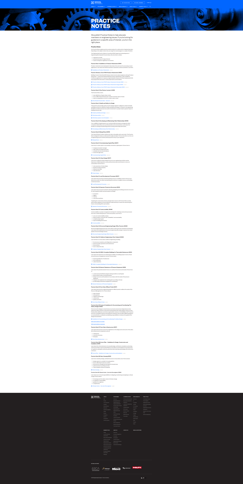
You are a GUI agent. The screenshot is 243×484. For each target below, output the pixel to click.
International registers (107, 409)
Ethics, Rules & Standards (108, 437)
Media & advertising (137, 430)
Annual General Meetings (117, 444)
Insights (134, 415)
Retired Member (106, 406)
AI (133, 400)
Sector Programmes (116, 422)
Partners (105, 413)
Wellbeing (105, 454)
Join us (105, 396)
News (134, 420)
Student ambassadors (117, 424)
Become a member (138, 2)
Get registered (126, 2)
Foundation (115, 415)
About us (105, 416)
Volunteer (105, 404)
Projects (134, 422)
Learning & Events (127, 396)
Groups (105, 400)
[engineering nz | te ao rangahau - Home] (101, 2)
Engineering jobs (106, 441)
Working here (106, 418)
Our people (115, 436)
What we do (115, 432)
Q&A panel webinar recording (97, 321)
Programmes (116, 396)
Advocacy (115, 399)
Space (134, 423)
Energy (134, 409)
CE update (135, 402)
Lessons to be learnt (116, 417)
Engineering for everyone (147, 407)
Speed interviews (126, 414)
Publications (145, 409)
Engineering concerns (146, 402)
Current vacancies (106, 420)
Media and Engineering (146, 414)
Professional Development (127, 399)
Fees (104, 399)
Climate (134, 404)
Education (135, 407)
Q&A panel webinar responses (98, 324)
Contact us (125, 430)
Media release (135, 418)
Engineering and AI (116, 408)
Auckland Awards (126, 407)
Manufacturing (135, 416)
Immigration (105, 415)
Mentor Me (125, 412)
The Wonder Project (116, 426)
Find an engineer (145, 400)
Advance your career (107, 439)
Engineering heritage (116, 414)
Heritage (134, 413)
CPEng (105, 411)
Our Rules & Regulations (117, 434)
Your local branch (106, 402)
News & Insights (136, 396)
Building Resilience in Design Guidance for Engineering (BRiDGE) (117, 402)
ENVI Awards (125, 409)
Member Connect (126, 410)
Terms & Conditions (105, 477)
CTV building (135, 406)
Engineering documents (107, 442)
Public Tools (146, 396)
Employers (105, 407)
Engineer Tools (107, 430)
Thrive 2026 (125, 416)
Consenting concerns (146, 399)
